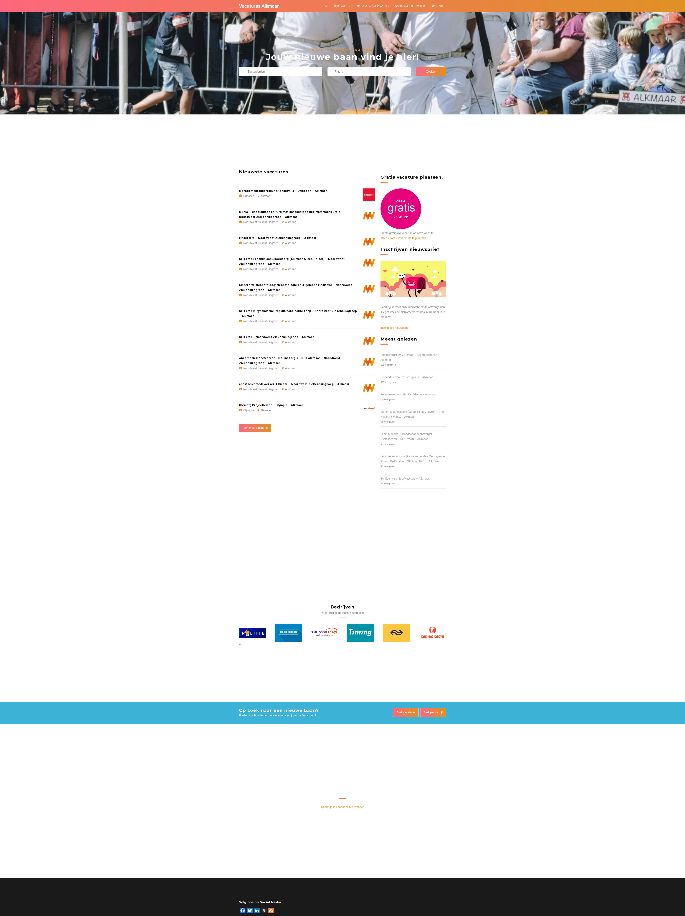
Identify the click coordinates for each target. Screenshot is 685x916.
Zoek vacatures (405, 712)
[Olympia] (288, 632)
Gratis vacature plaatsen (372, 6)
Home (325, 6)
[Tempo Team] (396, 632)
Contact (437, 6)
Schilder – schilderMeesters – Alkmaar (404, 478)
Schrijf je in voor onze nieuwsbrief (342, 807)
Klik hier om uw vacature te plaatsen (403, 238)
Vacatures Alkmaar (259, 6)
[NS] (360, 632)
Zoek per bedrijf (433, 712)
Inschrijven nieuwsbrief (411, 6)
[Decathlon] (252, 632)
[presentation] (239, 644)
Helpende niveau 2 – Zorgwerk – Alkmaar (406, 377)
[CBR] (432, 633)
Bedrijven (340, 6)
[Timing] (324, 632)
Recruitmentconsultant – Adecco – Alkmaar (408, 394)
